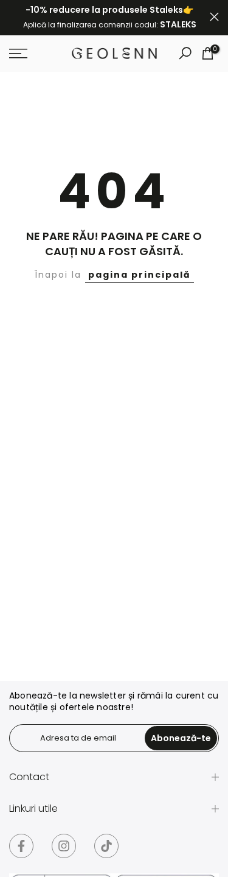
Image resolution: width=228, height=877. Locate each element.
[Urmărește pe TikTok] (106, 846)
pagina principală (139, 275)
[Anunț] (109, 17)
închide (214, 16)
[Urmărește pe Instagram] (64, 846)
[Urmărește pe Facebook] (21, 846)
